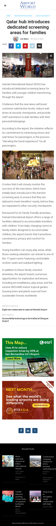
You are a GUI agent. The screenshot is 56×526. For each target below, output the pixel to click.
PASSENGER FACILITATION (23, 16)
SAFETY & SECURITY (43, 16)
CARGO (45, 507)
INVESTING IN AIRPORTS (47, 479)
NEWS (8, 16)
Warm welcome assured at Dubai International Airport (20, 462)
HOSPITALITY (20, 477)
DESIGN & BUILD (46, 473)
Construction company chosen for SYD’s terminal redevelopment (48, 463)
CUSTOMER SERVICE (19, 472)
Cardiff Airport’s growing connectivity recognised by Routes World (20, 499)
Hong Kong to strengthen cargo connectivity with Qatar (48, 498)
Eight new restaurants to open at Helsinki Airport (24, 309)
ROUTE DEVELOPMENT (20, 512)
